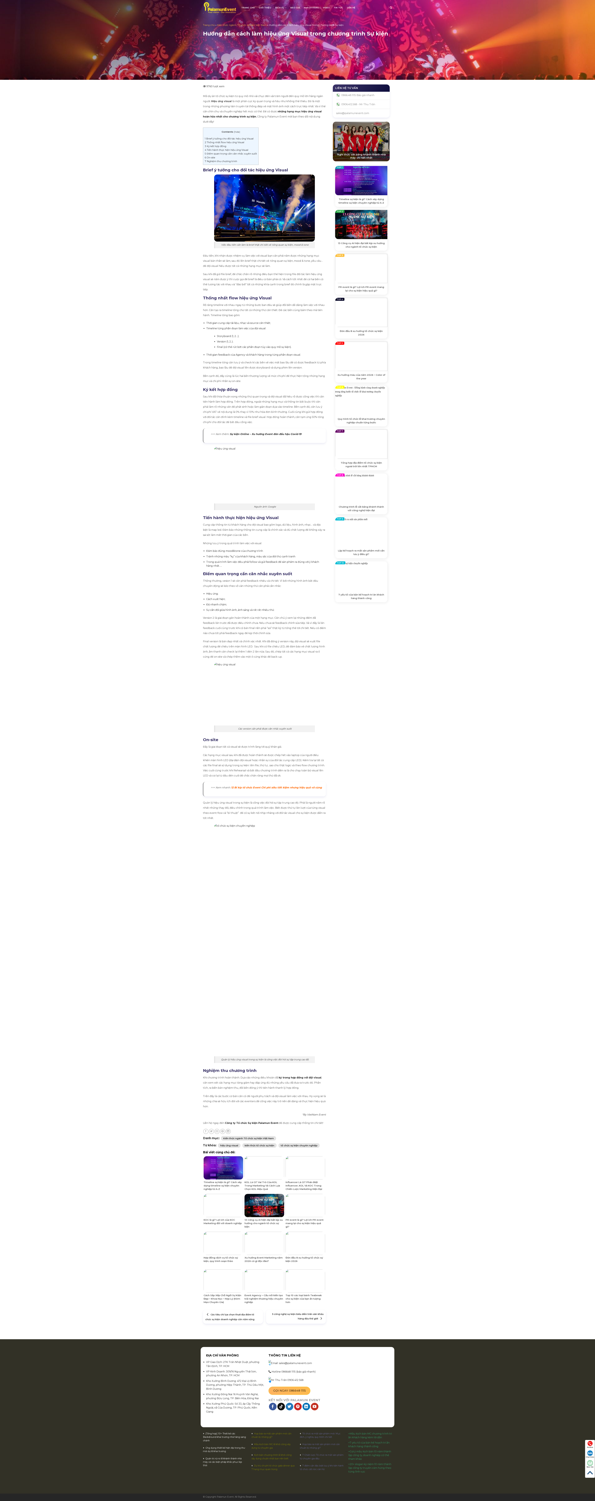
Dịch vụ (279, 8)
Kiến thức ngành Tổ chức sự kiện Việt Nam (242, 25)
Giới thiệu (265, 8)
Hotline (590, 1447)
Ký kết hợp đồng (215, 146)
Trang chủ (248, 8)
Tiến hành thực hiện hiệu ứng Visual (226, 149)
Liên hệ (351, 8)
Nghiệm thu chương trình (221, 161)
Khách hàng (311, 8)
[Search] (391, 8)
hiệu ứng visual (229, 1145)
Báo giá (295, 8)
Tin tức (338, 8)
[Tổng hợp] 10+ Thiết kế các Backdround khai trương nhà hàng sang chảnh (224, 1437)
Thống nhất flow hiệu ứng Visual (224, 142)
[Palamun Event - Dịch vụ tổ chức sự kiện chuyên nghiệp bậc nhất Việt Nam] (220, 8)
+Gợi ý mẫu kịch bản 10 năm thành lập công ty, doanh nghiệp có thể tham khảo (369, 1455)
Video (326, 8)
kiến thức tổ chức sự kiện (259, 1145)
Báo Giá (590, 1467)
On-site (210, 157)
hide (237, 132)
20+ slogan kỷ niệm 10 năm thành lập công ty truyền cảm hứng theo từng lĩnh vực (369, 1468)
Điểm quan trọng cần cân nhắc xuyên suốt (231, 153)
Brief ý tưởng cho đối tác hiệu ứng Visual (229, 138)
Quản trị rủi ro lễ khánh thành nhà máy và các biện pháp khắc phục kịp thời (222, 1462)
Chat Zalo (590, 1457)
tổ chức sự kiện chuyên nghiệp (299, 1145)
